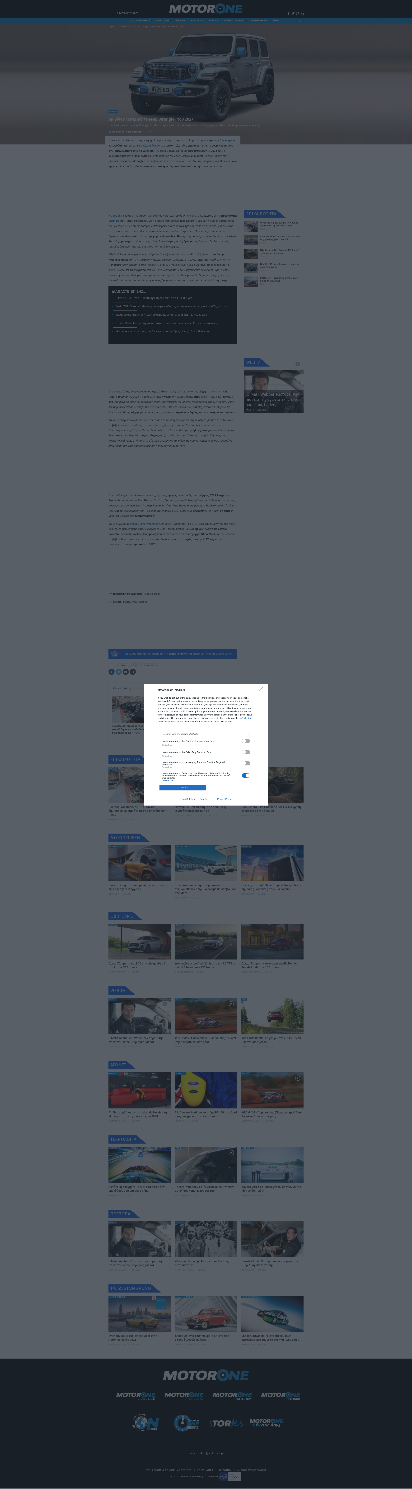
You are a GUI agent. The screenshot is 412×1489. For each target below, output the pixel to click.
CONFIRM (183, 787)
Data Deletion (188, 799)
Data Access (206, 799)
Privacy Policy (224, 799)
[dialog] (206, 744)
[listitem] (206, 734)
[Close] (262, 690)
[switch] (246, 741)
